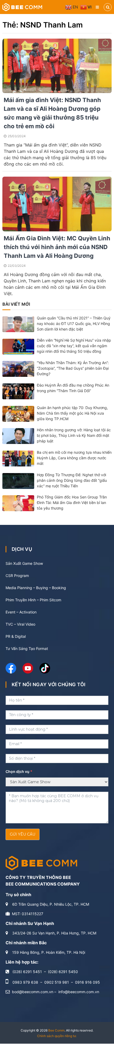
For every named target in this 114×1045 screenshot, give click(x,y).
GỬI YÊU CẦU (22, 834)
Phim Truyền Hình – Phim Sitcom (33, 600)
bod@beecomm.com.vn (32, 991)
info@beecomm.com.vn (78, 991)
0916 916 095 (87, 982)
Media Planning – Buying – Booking (36, 587)
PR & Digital (16, 636)
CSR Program (17, 575)
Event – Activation (21, 612)
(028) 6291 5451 (27, 971)
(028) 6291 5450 (63, 971)
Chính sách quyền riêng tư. (57, 1036)
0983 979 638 (25, 982)
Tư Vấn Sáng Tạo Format (27, 648)
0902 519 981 (56, 982)
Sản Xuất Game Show (24, 563)
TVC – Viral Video (20, 624)
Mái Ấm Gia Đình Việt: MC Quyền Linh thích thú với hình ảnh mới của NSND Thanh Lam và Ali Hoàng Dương (57, 247)
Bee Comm (56, 1030)
